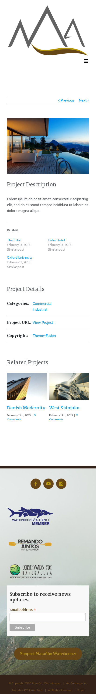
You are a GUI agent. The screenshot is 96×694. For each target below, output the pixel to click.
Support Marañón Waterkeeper (48, 653)
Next (83, 100)
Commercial (42, 303)
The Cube (14, 240)
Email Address (23, 610)
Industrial (40, 309)
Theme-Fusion (44, 335)
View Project (43, 322)
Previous (67, 100)
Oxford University (19, 257)
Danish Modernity (25, 408)
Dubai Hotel (56, 240)
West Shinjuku (63, 408)
